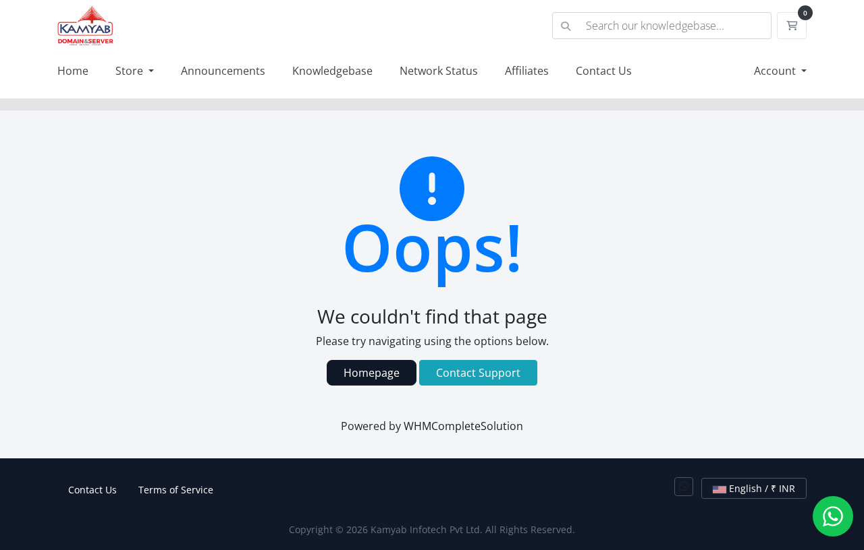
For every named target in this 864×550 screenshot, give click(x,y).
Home (72, 70)
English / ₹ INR (760, 488)
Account (776, 70)
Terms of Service (175, 489)
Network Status (439, 70)
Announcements (223, 70)
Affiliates (527, 70)
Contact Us (604, 70)
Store (130, 70)
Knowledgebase (332, 70)
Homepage (372, 372)
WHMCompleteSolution (463, 426)
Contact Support (478, 372)
